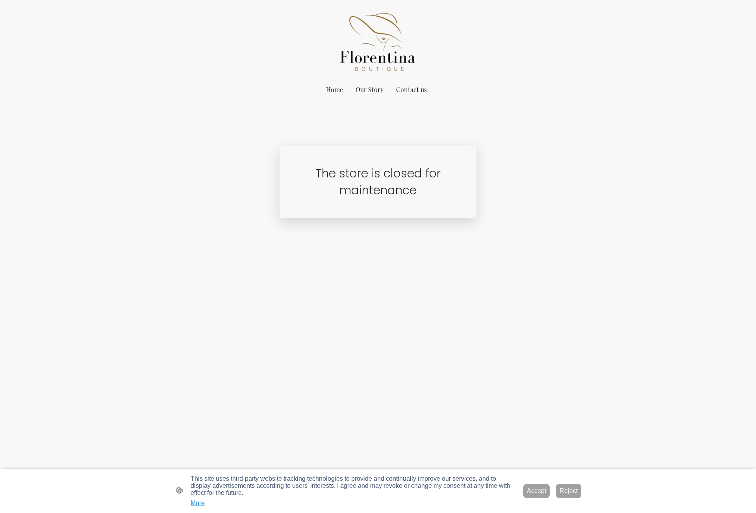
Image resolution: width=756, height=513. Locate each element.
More (198, 503)
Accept (536, 490)
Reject (569, 490)
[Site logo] (378, 41)
